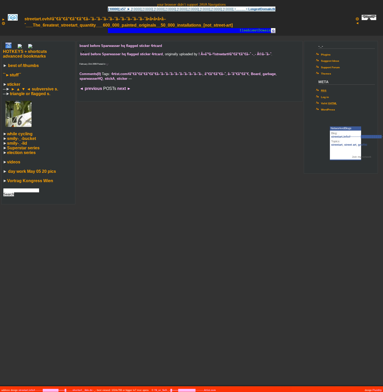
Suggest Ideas (330, 60)
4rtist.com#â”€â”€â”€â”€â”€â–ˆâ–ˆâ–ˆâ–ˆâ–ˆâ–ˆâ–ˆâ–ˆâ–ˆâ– (156, 74)
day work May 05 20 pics (31, 171)
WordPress (328, 109)
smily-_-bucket (21, 138)
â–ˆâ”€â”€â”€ (238, 74)
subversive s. (34, 89)
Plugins (326, 54)
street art (350, 144)
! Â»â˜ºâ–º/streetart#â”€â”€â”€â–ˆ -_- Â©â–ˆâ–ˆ (235, 54)
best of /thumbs (23, 65)
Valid (329, 103)
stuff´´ (12, 75)
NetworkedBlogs (341, 128)
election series (21, 152)
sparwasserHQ (91, 79)
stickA (110, 79)
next (124, 88)
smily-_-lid (17, 143)
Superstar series (23, 148)
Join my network (361, 156)
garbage (269, 74)
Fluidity (377, 390)
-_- (107, 64)
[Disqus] (189, 173)
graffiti (362, 144)
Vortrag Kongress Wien (30, 181)
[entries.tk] (30, 47)
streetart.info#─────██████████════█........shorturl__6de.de (55, 390)
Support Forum (330, 67)
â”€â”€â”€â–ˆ (215, 74)
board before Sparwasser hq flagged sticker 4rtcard (120, 46)
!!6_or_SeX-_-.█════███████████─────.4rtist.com (185, 390)
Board (256, 74)
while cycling (20, 134)
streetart (337, 144)
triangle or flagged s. (30, 93)
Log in (325, 97)
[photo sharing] (83, 50)
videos (13, 162)
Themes (326, 73)
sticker (13, 84)
